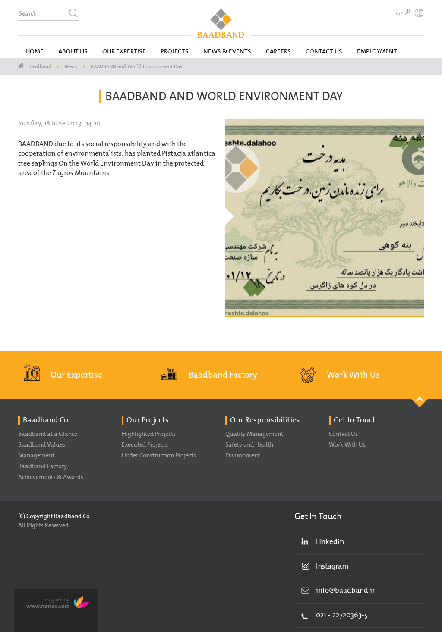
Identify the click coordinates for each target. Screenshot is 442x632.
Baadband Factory (223, 375)
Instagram (332, 566)
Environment (242, 455)
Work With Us (353, 375)
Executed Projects (145, 444)
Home (34, 51)
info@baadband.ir (345, 590)
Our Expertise (124, 51)
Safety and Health (249, 444)
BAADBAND (221, 23)
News (71, 66)
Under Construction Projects (159, 455)
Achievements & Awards (50, 477)
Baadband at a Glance (47, 434)
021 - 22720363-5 (342, 615)
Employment (377, 51)
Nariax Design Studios (56, 610)
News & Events (227, 51)
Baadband (39, 66)
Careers (278, 51)
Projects (175, 51)
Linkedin (330, 542)
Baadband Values (41, 444)
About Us (73, 51)
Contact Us (324, 51)
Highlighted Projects (149, 434)
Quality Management (254, 434)
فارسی (403, 12)
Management (36, 455)
